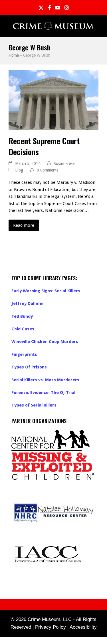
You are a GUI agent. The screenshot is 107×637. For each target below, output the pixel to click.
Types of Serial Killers (33, 405)
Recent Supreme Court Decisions (44, 146)
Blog (19, 170)
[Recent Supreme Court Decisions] (53, 99)
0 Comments (47, 170)
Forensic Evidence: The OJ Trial (43, 392)
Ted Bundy (22, 316)
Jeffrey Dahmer (27, 303)
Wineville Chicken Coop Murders (44, 341)
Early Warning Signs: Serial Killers (45, 290)
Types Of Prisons (29, 367)
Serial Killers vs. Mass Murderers (45, 379)
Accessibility (83, 627)
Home (14, 55)
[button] (95, 25)
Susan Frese (64, 163)
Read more (23, 225)
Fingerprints (24, 354)
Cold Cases (22, 329)
